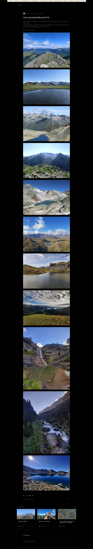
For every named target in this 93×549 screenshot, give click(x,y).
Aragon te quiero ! (23, 521)
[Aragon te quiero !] (26, 514)
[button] (25, 1)
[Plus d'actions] (69, 13)
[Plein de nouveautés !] (46, 514)
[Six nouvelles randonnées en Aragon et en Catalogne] (67, 514)
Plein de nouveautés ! (44, 521)
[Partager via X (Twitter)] (26, 495)
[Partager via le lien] (33, 495)
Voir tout (74, 506)
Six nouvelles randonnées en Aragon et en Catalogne (66, 522)
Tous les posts (20, 4)
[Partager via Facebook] (23, 495)
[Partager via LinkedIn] (29, 495)
